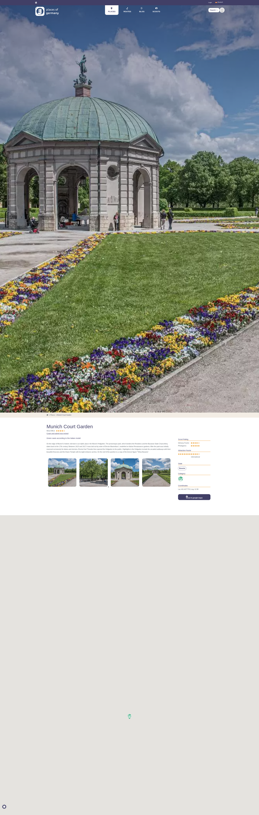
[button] (129, 716)
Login (210, 2)
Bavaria (182, 468)
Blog (141, 12)
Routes (127, 12)
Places (111, 12)
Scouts (156, 12)
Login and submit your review (57, 433)
